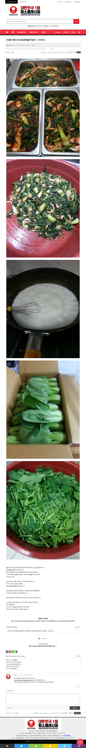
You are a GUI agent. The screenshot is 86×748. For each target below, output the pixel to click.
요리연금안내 (55, 26)
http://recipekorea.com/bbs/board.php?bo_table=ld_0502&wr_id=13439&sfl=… (27, 48)
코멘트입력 (11, 690)
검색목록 (70, 52)
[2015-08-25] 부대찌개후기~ (14, 664)
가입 (69, 1)
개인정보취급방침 (51, 731)
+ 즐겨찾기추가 (23, 1)
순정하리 (10, 45)
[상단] (79, 746)
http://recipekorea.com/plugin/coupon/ (23, 680)
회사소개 (32, 731)
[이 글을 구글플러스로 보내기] (10, 651)
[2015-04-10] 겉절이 (12, 668)
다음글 (12, 52)
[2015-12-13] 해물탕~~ (13, 660)
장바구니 (73, 32)
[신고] (32, 45)
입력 (75, 708)
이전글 (7, 52)
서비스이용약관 (40, 731)
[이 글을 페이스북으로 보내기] (7, 651)
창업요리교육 (33, 32)
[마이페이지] (36, 746)
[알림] (50, 746)
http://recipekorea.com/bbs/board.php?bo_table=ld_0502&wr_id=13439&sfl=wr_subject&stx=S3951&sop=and (43, 621)
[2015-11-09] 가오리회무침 (14, 662)
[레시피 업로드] (64, 746)
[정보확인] (67, 735)
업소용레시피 (21, 32)
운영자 (15, 675)
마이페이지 (58, 32)
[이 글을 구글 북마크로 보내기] (16, 651)
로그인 (60, 1)
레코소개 (39, 26)
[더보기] (77, 627)
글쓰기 (78, 52)
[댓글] (21, 746)
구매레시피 (66, 32)
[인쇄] (34, 45)
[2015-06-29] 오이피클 (13, 666)
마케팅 (43, 32)
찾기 (78, 1)
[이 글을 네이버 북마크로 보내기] (13, 651)
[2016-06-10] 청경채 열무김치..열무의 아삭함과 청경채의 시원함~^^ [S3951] (30, 631)
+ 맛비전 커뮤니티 (11, 1)
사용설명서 (46, 26)
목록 (74, 52)
